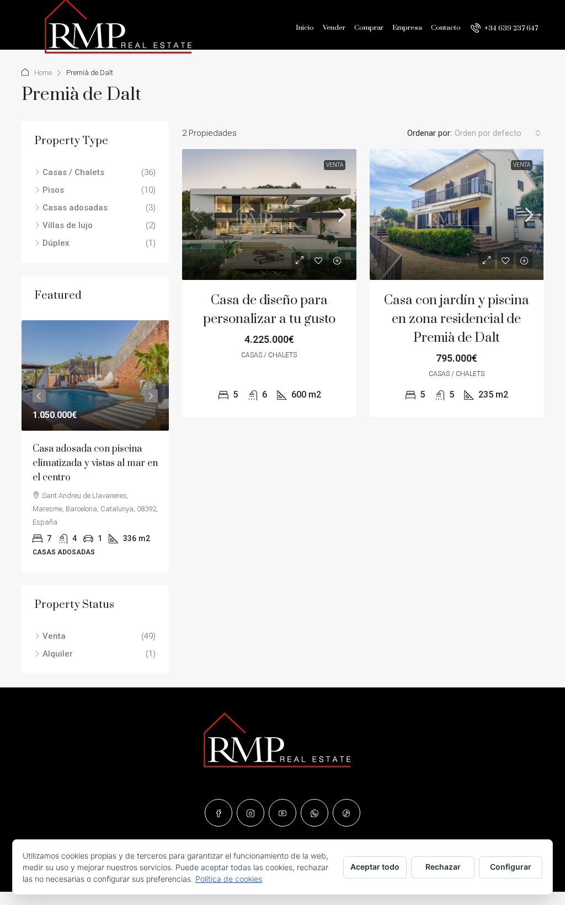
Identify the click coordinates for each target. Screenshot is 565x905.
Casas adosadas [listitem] (75, 208)
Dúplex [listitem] (56, 243)
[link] (269, 214)
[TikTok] (346, 813)
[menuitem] (504, 28)
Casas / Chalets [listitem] (73, 172)
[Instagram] (250, 813)
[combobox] (497, 133)
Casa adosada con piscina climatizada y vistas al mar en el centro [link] (95, 463)
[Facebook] (218, 813)
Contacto (446, 27)
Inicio (305, 27)
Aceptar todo (374, 866)
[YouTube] (282, 813)
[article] (95, 446)
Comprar (368, 27)
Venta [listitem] (54, 636)
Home (43, 72)
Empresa (407, 27)
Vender (334, 27)
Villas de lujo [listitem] (67, 225)
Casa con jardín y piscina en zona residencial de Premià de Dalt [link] (456, 319)
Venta (334, 165)
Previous (39, 396)
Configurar (510, 866)
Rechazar (443, 866)
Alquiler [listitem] (57, 654)
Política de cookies (228, 878)
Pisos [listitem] (53, 190)
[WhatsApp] (314, 813)
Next (151, 396)
